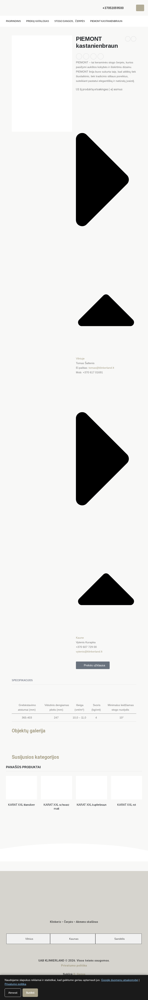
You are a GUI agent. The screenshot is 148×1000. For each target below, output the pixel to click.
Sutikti (30, 992)
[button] (97, 8)
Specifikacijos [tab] (22, 680)
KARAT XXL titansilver (21, 804)
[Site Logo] (14, 8)
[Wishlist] (129, 8)
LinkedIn (79, 56)
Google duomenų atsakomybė (119, 980)
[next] (133, 39)
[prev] (127, 39)
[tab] (28, 939)
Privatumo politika (74, 965)
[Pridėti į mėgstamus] (108, 54)
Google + (86, 56)
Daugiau (22, 792)
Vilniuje (80, 358)
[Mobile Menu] (140, 8)
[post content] (21, 787)
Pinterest (93, 56)
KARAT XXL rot (126, 804)
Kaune (80, 637)
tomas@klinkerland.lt (101, 367)
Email (101, 56)
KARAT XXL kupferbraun (91, 804)
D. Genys (79, 974)
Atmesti (12, 992)
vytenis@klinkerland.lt (89, 651)
